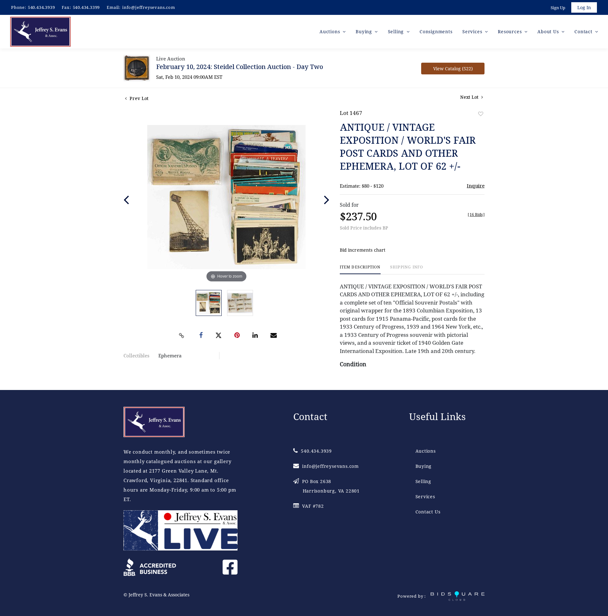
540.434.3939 (41, 7)
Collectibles (136, 355)
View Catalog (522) (453, 69)
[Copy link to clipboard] (182, 335)
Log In (584, 7)
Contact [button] (584, 31)
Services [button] (473, 31)
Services (425, 496)
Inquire (475, 185)
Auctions (425, 451)
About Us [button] (548, 31)
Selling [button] (396, 31)
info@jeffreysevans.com (148, 7)
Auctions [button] (330, 31)
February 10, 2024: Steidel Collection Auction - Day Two (239, 66)
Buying (423, 466)
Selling (423, 481)
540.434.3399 (86, 7)
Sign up (558, 7)
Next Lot (470, 97)
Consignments (436, 31)
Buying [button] (365, 31)
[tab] (360, 269)
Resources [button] (510, 31)
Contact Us (427, 512)
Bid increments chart (363, 250)
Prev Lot (138, 98)
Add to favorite (480, 113)
